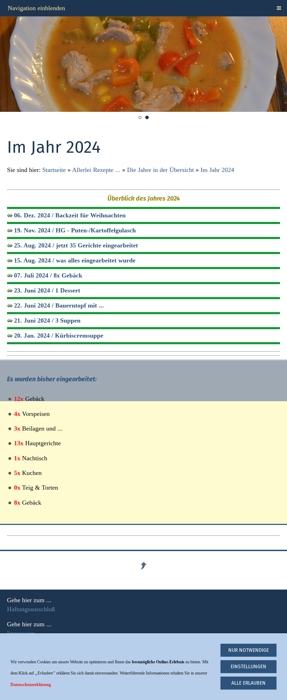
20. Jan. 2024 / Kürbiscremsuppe (58, 335)
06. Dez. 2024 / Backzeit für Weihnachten (70, 215)
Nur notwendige (248, 650)
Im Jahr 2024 (217, 169)
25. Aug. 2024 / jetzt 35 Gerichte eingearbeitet (76, 245)
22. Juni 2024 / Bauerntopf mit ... (59, 305)
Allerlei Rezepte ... (96, 169)
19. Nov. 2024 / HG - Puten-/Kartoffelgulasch (75, 230)
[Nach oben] (143, 566)
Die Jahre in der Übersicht (160, 169)
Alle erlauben (248, 683)
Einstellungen (248, 667)
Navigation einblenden (36, 8)
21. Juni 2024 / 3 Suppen (47, 320)
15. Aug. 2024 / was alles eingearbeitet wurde (74, 260)
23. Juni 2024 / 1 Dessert (47, 290)
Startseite (54, 169)
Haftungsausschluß (31, 609)
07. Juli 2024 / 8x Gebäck (48, 275)
